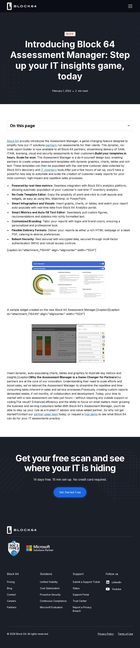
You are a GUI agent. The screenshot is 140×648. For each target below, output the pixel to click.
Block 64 (13, 141)
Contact (11, 594)
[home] (22, 6)
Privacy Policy (106, 633)
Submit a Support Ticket (86, 581)
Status (76, 588)
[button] (129, 6)
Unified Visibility (49, 581)
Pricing (11, 581)
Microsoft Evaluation (51, 607)
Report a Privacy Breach (82, 609)
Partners (11, 607)
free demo (91, 414)
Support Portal (81, 594)
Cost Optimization (50, 588)
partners (51, 145)
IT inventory (49, 170)
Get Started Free (70, 492)
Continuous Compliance (53, 600)
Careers (11, 600)
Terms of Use (125, 633)
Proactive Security (50, 594)
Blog (9, 588)
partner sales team (46, 414)
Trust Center (80, 600)
